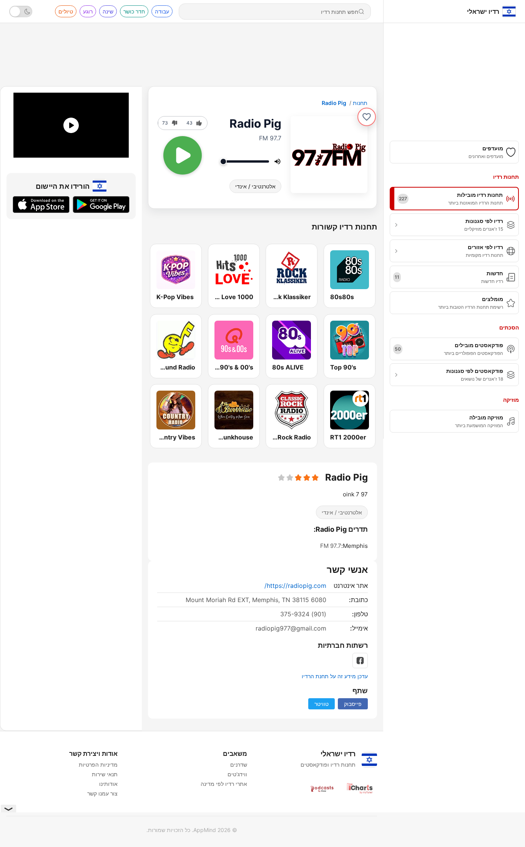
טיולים (65, 11)
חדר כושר (134, 11)
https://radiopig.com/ (295, 585)
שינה (108, 11)
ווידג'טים (237, 774)
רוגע (88, 11)
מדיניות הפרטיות (98, 764)
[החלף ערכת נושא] (20, 11)
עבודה (162, 11)
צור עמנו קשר (102, 793)
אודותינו (108, 783)
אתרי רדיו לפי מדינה (224, 783)
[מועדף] (366, 117)
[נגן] (182, 155)
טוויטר (321, 704)
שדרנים (238, 764)
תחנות (360, 103)
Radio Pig (334, 103)
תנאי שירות (105, 774)
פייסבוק (353, 704)
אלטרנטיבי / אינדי (255, 186)
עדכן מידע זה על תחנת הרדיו (335, 676)
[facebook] (360, 660)
